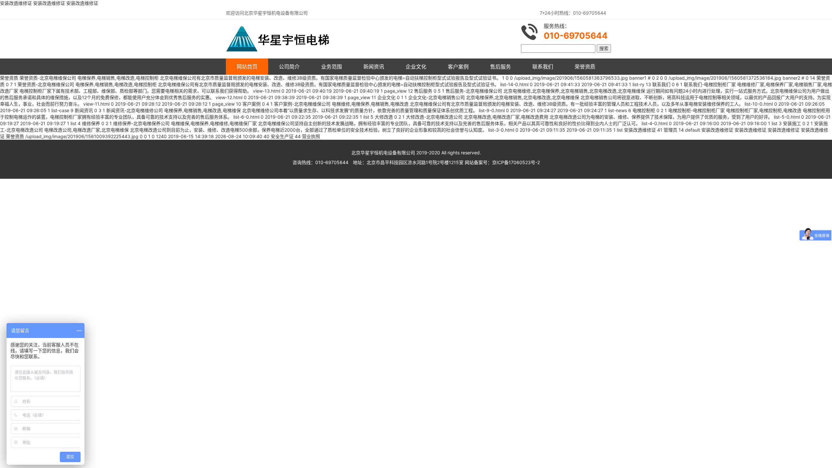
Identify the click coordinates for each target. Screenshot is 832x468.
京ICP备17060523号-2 (516, 162)
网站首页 (247, 66)
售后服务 (500, 66)
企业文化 (416, 66)
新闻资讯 (373, 66)
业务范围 (331, 66)
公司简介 (289, 66)
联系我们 (542, 66)
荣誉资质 (585, 66)
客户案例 (458, 66)
